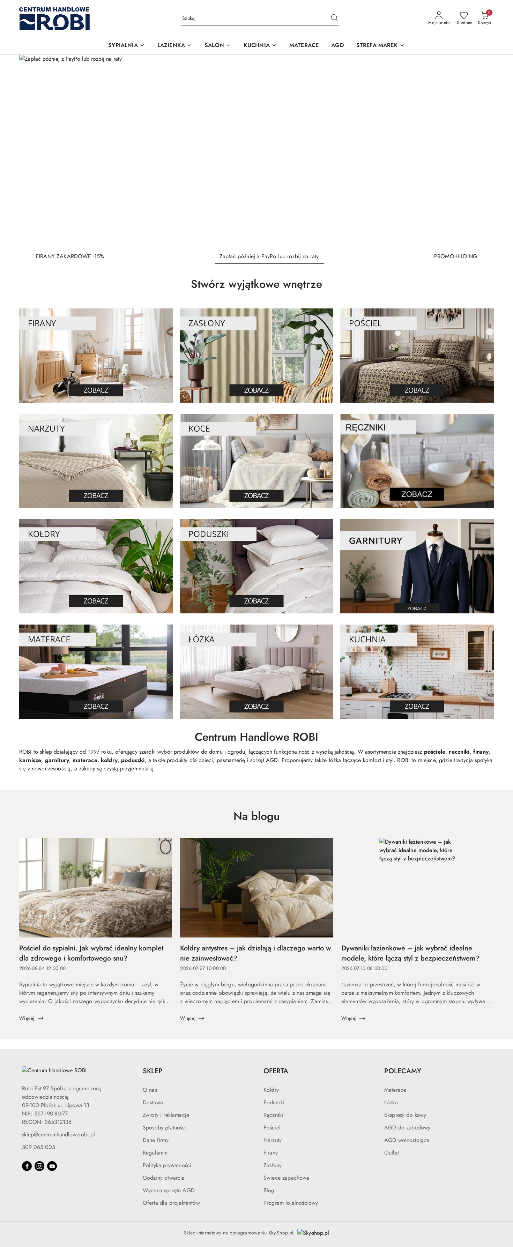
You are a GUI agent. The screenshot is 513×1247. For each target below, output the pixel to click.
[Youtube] (52, 1166)
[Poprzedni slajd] (34, 150)
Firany (270, 1153)
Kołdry (271, 1090)
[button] (126, 46)
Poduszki (273, 1102)
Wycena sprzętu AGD (169, 1190)
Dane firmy (156, 1140)
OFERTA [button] (275, 1071)
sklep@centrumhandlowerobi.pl (58, 1134)
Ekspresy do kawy (405, 1115)
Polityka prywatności (167, 1165)
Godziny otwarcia (164, 1178)
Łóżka (391, 1102)
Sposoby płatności (165, 1127)
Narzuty (272, 1140)
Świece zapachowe (286, 1178)
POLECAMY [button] (402, 1071)
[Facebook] (27, 1166)
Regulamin (155, 1153)
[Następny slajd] (478, 150)
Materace (395, 1090)
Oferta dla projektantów (171, 1203)
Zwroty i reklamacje (166, 1115)
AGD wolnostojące (407, 1140)
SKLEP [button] (153, 1071)
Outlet (391, 1153)
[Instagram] (39, 1166)
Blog (269, 1190)
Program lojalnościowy (290, 1203)
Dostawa (153, 1102)
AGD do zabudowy (407, 1127)
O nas (150, 1090)
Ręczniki (273, 1115)
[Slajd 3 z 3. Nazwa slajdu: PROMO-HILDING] (256, 151)
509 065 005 (38, 1147)
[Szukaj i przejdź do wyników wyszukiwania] (334, 18)
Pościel (272, 1127)
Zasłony (272, 1165)
